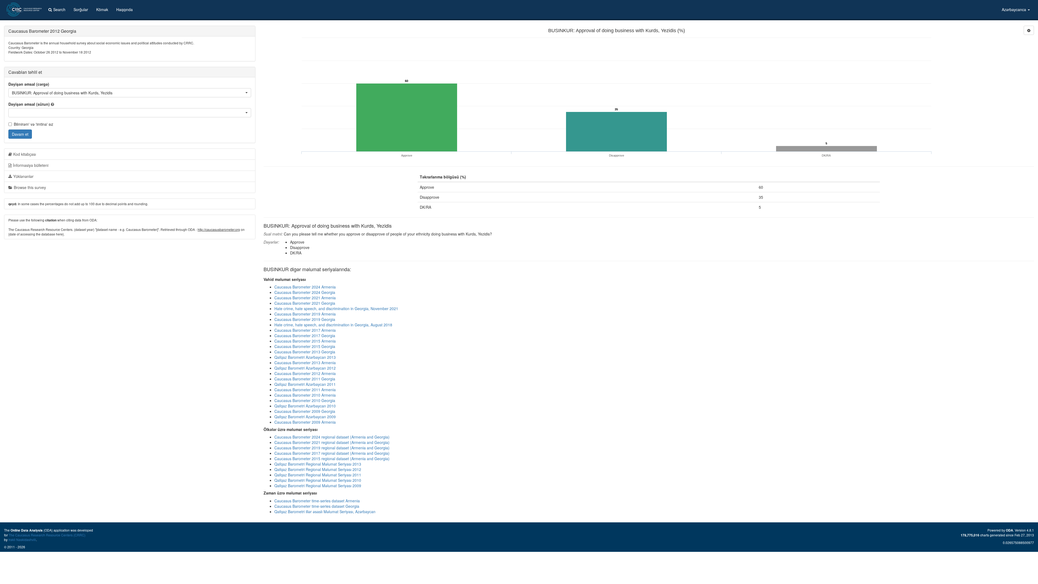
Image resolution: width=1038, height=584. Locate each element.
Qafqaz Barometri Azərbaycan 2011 (305, 384)
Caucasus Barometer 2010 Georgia (304, 400)
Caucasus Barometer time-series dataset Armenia (317, 500)
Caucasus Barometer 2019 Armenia (305, 314)
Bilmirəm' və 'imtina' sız (33, 124)
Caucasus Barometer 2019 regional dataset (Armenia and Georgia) (332, 447)
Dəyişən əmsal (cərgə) (28, 84)
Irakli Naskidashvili (22, 539)
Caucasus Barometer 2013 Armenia (305, 362)
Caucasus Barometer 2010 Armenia (305, 395)
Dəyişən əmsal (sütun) (29, 104)
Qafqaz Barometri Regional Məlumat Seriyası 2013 (317, 464)
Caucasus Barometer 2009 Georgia (304, 411)
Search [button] (59, 9)
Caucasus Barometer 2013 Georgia (304, 351)
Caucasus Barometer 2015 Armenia (305, 341)
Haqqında (124, 9)
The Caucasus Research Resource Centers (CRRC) (47, 535)
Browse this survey (30, 187)
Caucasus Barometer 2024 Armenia (305, 287)
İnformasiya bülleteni (30, 165)
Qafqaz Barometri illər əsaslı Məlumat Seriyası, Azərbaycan (324, 511)
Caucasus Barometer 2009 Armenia (305, 422)
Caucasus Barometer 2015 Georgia (304, 346)
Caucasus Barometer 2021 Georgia (304, 303)
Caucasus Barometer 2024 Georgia (304, 292)
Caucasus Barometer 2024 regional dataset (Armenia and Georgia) (332, 437)
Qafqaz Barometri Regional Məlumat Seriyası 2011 (317, 474)
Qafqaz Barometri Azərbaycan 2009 (305, 416)
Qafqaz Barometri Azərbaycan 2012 (305, 368)
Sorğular (81, 9)
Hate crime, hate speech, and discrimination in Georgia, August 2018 (333, 324)
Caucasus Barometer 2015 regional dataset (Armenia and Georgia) (332, 458)
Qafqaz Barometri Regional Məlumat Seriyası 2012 (317, 469)
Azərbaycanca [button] (1014, 9)
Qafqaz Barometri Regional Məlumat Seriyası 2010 (317, 480)
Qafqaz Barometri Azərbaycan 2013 (305, 357)
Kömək (102, 9)
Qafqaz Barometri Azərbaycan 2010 (305, 406)
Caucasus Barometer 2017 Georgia (304, 335)
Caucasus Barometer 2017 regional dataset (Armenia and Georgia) (332, 453)
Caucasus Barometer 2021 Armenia (305, 297)
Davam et (20, 134)
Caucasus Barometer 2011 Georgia (304, 378)
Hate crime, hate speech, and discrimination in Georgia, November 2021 (336, 308)
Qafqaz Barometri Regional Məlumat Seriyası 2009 (317, 485)
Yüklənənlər (23, 176)
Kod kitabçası (24, 154)
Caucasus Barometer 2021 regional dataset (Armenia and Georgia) (332, 442)
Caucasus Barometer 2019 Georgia (304, 319)
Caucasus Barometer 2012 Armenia (305, 373)
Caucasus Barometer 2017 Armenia (305, 330)
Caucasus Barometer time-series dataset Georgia (316, 506)
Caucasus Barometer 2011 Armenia (305, 389)
